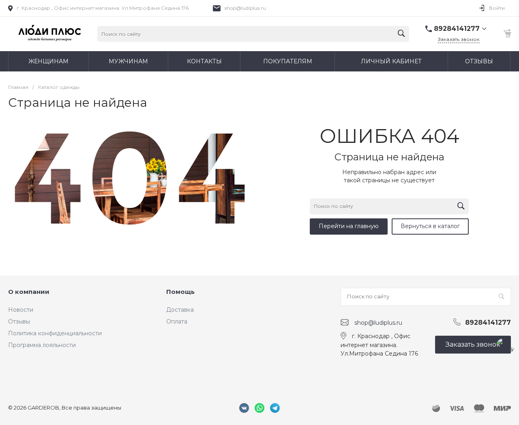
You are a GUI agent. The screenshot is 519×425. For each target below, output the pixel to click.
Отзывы (19, 321)
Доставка (180, 309)
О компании (28, 292)
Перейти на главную (349, 226)
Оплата (176, 321)
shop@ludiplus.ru (245, 8)
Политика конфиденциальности (55, 333)
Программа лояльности (42, 345)
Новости (20, 309)
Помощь (180, 292)
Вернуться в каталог (430, 226)
